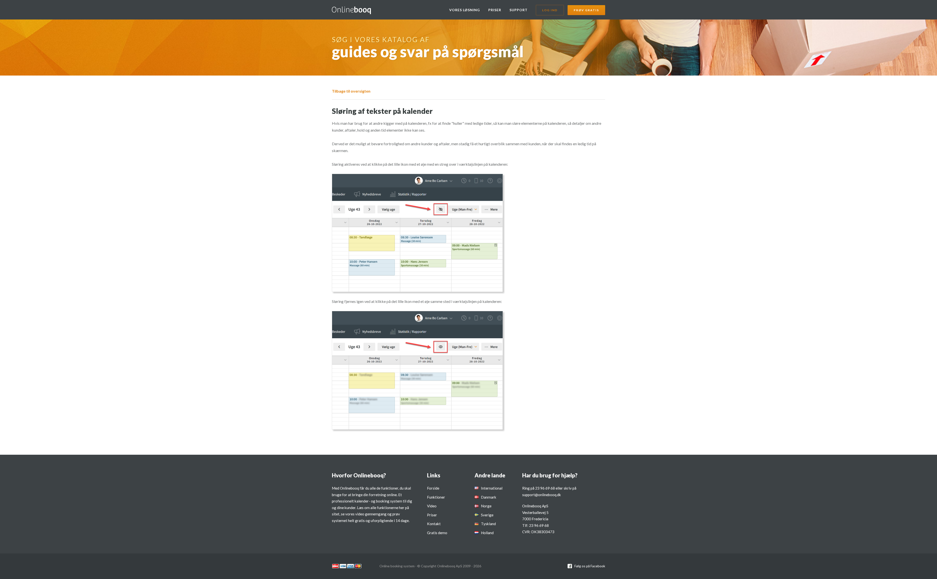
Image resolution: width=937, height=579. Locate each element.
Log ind (550, 10)
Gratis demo (437, 533)
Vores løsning (464, 10)
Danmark (488, 497)
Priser (494, 10)
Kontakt (434, 523)
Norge (486, 506)
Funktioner (436, 497)
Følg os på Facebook (589, 566)
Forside (433, 488)
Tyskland (488, 523)
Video (432, 506)
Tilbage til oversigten (351, 91)
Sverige (487, 515)
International (491, 488)
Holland (487, 533)
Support (518, 10)
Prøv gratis (586, 10)
